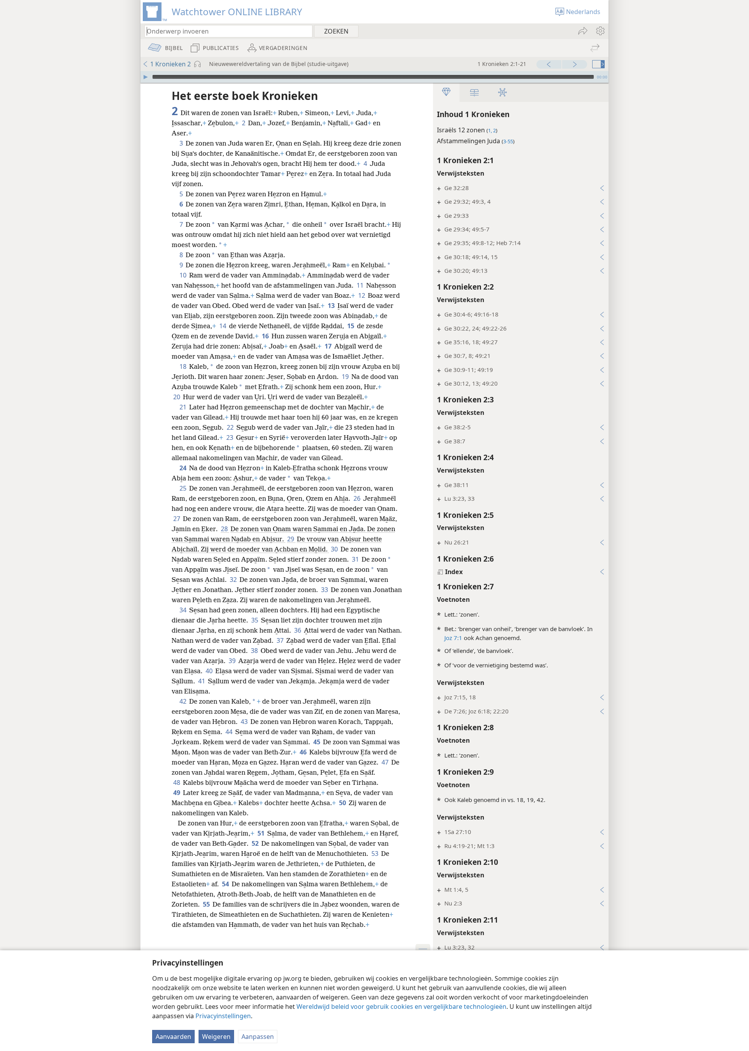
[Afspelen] (145, 77)
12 (362, 295)
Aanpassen (257, 1036)
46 (304, 752)
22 (231, 427)
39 (233, 660)
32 (234, 579)
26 (357, 498)
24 (183, 468)
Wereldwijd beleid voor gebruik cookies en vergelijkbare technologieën (401, 1006)
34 (183, 610)
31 (356, 559)
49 (177, 792)
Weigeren (216, 1036)
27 (177, 518)
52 (256, 843)
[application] (374, 77)
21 (183, 407)
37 (281, 640)
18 (183, 366)
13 (332, 305)
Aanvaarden (173, 1036)
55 (207, 904)
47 (386, 762)
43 (245, 721)
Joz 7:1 (453, 638)
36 (298, 630)
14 (223, 326)
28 (225, 529)
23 (230, 437)
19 (346, 376)
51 (261, 833)
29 (291, 539)
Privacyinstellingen (223, 1016)
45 (317, 742)
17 (329, 346)
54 (226, 884)
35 (255, 620)
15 (351, 326)
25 (183, 488)
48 (177, 782)
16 (266, 336)
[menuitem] (600, 31)
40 (210, 671)
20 (177, 397)
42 (183, 701)
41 (202, 681)
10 (183, 275)
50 (343, 802)
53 (375, 853)
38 (255, 650)
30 (335, 549)
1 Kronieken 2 (170, 64)
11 (361, 285)
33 (325, 589)
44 (229, 731)
